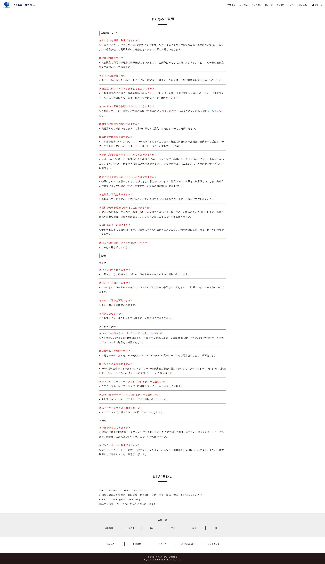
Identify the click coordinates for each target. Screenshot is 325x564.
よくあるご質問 (188, 544)
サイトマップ (214, 544)
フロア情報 (256, 5)
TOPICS (231, 5)
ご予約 (291, 5)
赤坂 (152, 528)
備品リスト (111, 544)
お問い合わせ (303, 5)
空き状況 (280, 5)
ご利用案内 (243, 5)
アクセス (162, 544)
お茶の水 (130, 528)
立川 (173, 528)
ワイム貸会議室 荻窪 (24, 5)
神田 (216, 528)
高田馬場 (109, 528)
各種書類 (137, 544)
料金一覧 (269, 5)
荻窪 (194, 528)
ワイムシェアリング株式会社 (166, 557)
